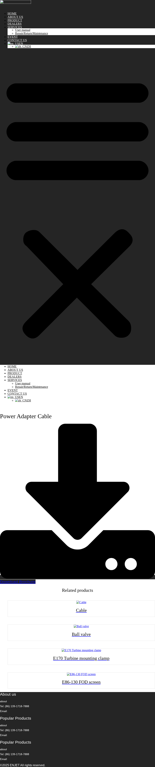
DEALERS (15, 23)
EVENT (13, 36)
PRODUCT (15, 20)
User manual (22, 30)
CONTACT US (17, 40)
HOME (12, 13)
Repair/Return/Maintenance (31, 33)
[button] (77, 206)
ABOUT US (15, 17)
